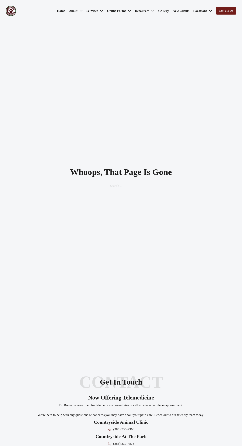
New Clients (181, 11)
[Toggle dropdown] (81, 10)
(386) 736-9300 (123, 429)
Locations (200, 11)
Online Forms (116, 11)
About (73, 11)
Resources (142, 11)
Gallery (163, 11)
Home (61, 11)
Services (92, 11)
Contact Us (226, 10)
